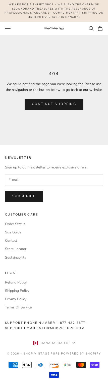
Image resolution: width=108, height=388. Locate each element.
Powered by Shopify (81, 353)
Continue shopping (54, 104)
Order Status (15, 224)
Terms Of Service (18, 307)
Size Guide (13, 232)
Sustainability (15, 257)
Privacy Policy (15, 299)
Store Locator (15, 248)
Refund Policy (16, 282)
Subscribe (24, 196)
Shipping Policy (17, 290)
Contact (11, 240)
